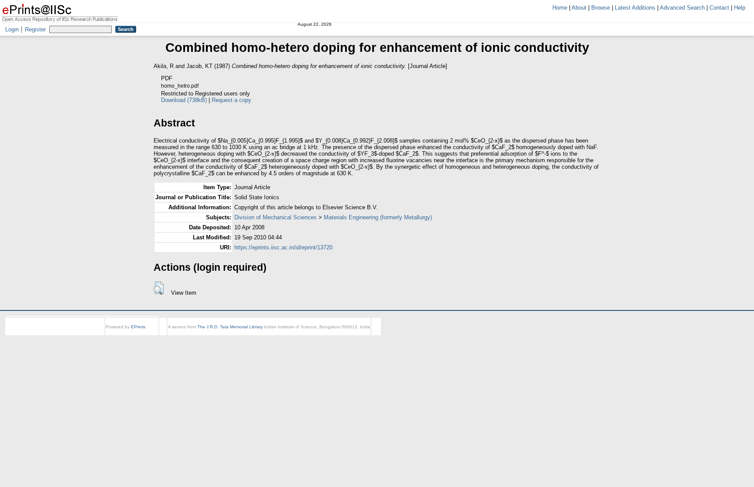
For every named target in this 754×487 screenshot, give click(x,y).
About (579, 7)
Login (12, 29)
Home (559, 7)
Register (35, 29)
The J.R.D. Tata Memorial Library (230, 326)
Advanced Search (682, 7)
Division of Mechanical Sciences (275, 217)
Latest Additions (635, 7)
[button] (159, 288)
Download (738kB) (184, 100)
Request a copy (231, 100)
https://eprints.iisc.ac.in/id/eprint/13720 (283, 247)
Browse (600, 7)
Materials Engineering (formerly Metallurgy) (378, 217)
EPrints (138, 326)
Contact (719, 7)
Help (739, 7)
